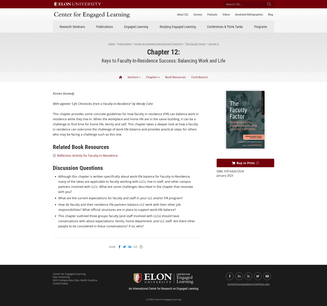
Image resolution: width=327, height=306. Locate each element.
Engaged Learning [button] (136, 26)
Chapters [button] (152, 77)
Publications (125, 43)
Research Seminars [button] (72, 26)
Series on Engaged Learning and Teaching (158, 43)
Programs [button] (260, 26)
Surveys (198, 14)
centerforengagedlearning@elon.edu (248, 284)
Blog (270, 14)
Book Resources (175, 77)
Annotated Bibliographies (249, 14)
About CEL (183, 14)
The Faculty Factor (195, 43)
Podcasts (212, 14)
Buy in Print (246, 163)
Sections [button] (133, 77)
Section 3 (213, 43)
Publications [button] (104, 26)
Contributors (199, 77)
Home (111, 43)
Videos (226, 14)
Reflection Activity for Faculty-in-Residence (87, 155)
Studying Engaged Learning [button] (178, 26)
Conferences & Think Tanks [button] (225, 26)
